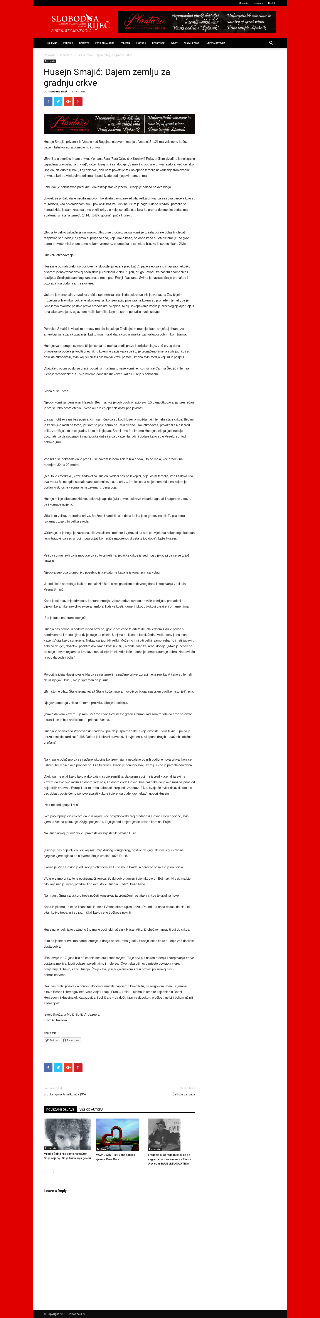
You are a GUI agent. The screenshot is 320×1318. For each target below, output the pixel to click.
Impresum (258, 3)
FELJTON (125, 43)
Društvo (84, 43)
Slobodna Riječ (57, 91)
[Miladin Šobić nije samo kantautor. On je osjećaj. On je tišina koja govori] (67, 1134)
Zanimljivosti (192, 43)
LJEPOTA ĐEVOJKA (215, 43)
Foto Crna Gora (105, 43)
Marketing (244, 3)
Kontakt (272, 3)
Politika (68, 43)
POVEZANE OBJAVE (60, 1109)
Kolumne (52, 43)
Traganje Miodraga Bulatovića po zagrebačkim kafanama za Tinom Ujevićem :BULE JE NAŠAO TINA (169, 1159)
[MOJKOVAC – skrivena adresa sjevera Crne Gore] (119, 1135)
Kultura (141, 43)
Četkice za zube (183, 1094)
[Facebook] (47, 3)
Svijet (174, 43)
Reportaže (158, 43)
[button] (271, 43)
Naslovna (49, 55)
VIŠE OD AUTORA (91, 1109)
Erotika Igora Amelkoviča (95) (65, 1094)
